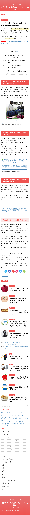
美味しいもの (5, 486)
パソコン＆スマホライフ (8, 450)
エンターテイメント (7, 438)
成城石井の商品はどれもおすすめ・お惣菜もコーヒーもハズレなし (18, 399)
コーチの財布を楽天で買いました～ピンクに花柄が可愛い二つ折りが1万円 (18, 300)
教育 (3, 471)
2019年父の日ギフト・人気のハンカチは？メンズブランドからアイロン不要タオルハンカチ (18, 324)
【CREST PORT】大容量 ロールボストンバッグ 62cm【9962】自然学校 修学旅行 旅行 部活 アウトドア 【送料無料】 (14, 122)
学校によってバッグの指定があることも (16, 72)
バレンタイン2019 (6, 447)
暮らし (3, 477)
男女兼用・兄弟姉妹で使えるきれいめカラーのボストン (15, 67)
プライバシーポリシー (11, 499)
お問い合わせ (20, 499)
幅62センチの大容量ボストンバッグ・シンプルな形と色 (14, 56)
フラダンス (5, 456)
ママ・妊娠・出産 (6, 462)
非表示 (17, 51)
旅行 (3, 474)
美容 (3, 489)
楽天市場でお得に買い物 (8, 480)
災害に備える (5, 483)
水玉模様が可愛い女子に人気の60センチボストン (15, 61)
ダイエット (5, 444)
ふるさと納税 (5, 431)
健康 (3, 465)
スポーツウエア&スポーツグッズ (10, 441)
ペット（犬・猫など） (7, 459)
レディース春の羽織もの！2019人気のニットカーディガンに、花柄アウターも (18, 335)
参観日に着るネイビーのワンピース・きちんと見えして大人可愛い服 (18, 312)
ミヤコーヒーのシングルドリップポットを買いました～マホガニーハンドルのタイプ (18, 368)
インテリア (5, 434)
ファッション (5, 276)
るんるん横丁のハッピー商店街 (15, 507)
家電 (3, 468)
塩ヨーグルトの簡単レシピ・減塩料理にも (12, 422)
